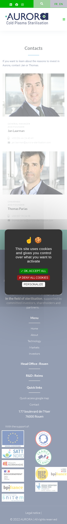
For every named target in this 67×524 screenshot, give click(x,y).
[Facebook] (16, 4)
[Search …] (41, 4)
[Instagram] (22, 4)
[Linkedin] (10, 4)
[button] (64, 19)
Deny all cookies (34, 277)
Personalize (33, 284)
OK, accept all (34, 271)
